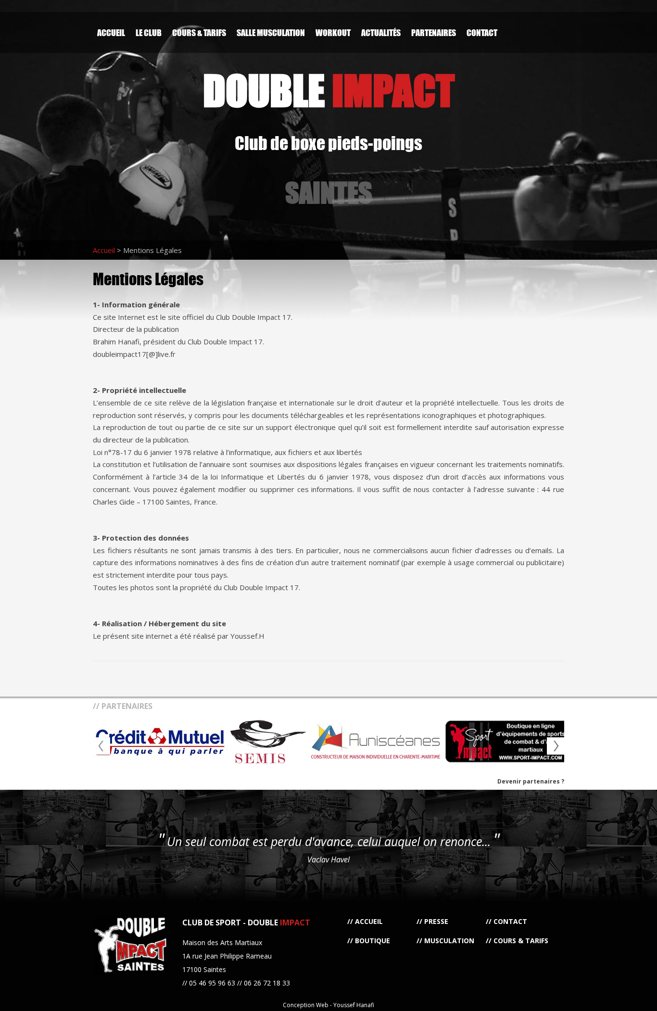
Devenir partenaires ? (530, 781)
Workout (333, 32)
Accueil (111, 32)
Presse (436, 921)
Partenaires (433, 32)
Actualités (381, 32)
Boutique (372, 940)
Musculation (449, 940)
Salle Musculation (271, 32)
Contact (482, 32)
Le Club (149, 32)
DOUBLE (329, 90)
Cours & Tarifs (199, 32)
